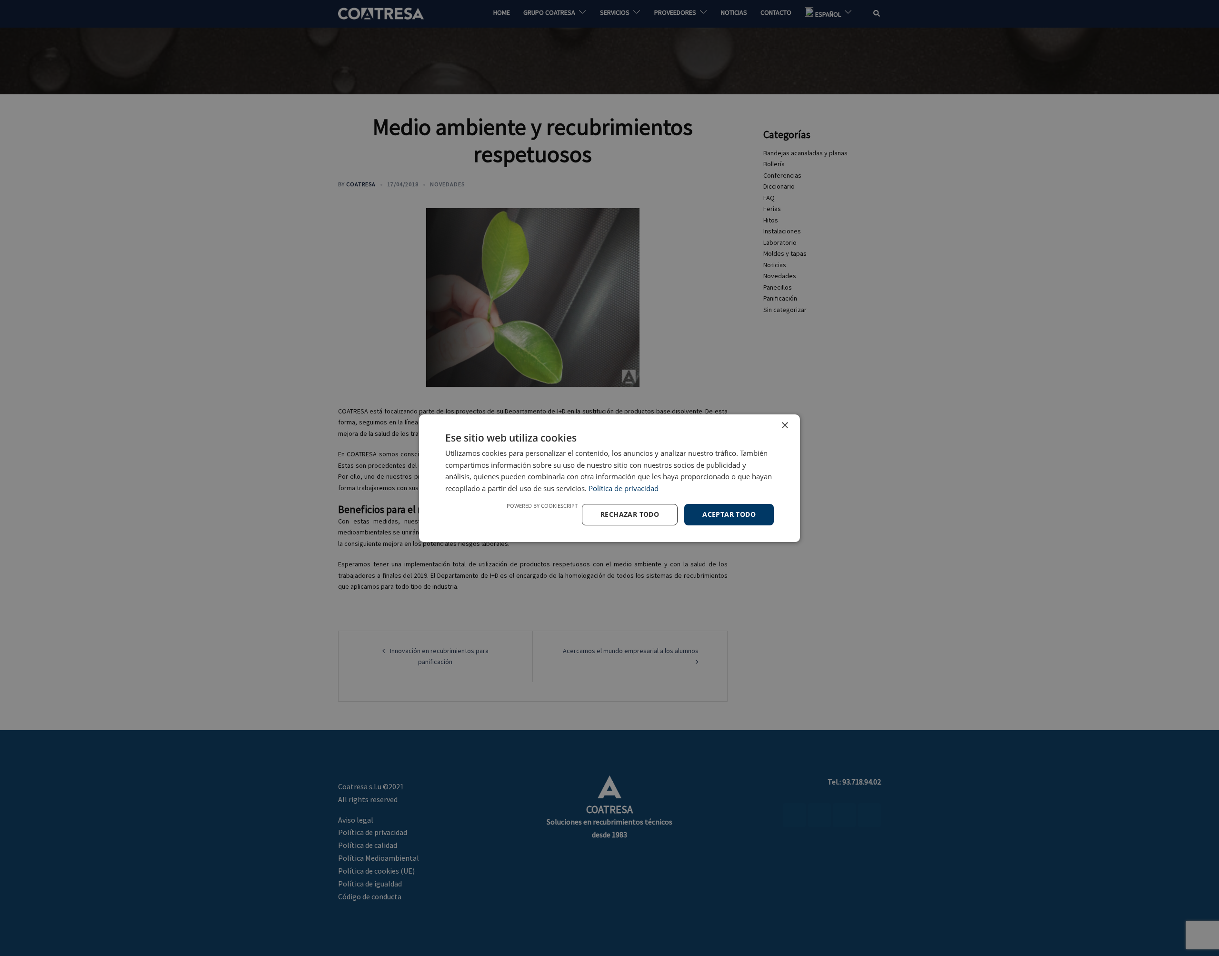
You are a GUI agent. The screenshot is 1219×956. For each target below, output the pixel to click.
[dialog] (609, 478)
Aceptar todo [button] (729, 514)
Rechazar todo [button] (629, 514)
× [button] (784, 425)
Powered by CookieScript (542, 505)
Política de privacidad (624, 488)
